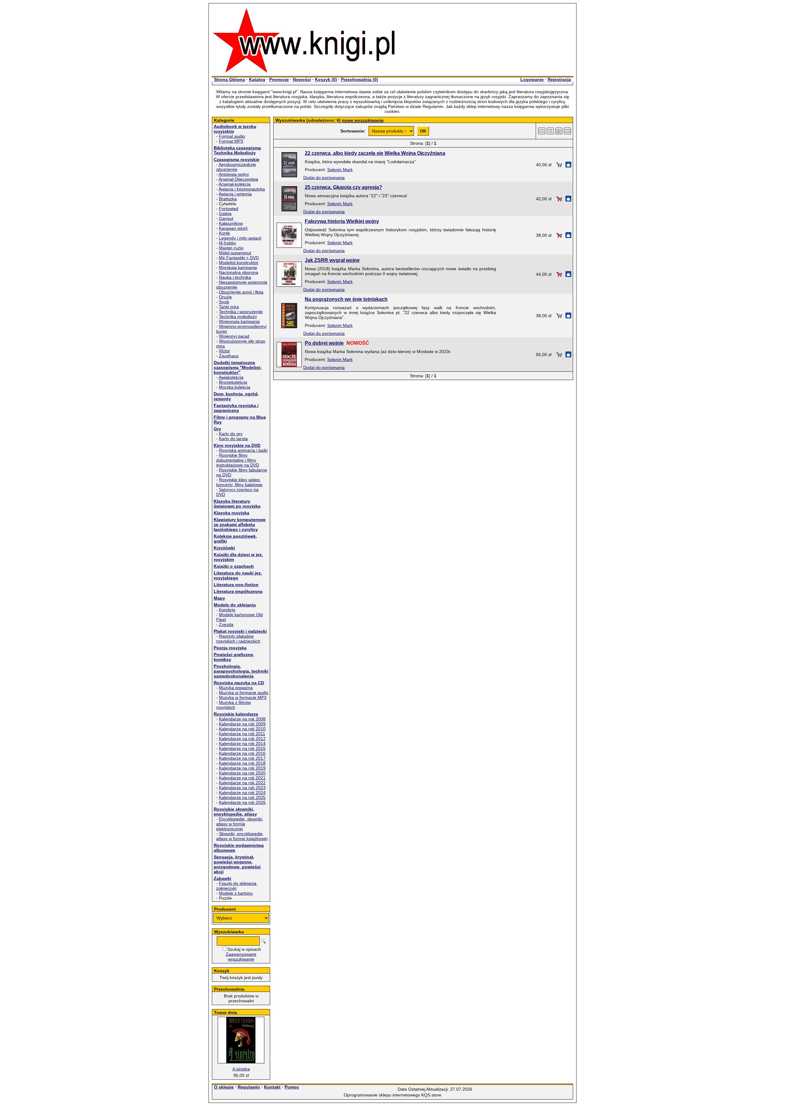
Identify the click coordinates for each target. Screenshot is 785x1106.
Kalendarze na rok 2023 (242, 787)
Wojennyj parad (234, 336)
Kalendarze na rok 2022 (242, 782)
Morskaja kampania (238, 267)
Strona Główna (229, 79)
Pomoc (292, 1087)
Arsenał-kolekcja (235, 184)
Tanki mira (229, 306)
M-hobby (227, 242)
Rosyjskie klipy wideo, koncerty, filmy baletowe (239, 482)
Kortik (224, 233)
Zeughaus (229, 355)
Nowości (302, 79)
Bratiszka (228, 198)
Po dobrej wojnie (324, 343)
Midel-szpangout (235, 252)
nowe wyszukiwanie (363, 120)
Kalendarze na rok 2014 (242, 743)
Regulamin (249, 1087)
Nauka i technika (235, 277)
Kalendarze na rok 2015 (242, 748)
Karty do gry (231, 433)
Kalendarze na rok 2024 (242, 792)
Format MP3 (231, 141)
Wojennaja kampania (239, 321)
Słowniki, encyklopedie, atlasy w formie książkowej (241, 836)
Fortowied (228, 208)
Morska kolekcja (234, 387)
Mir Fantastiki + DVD (239, 257)
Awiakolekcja (231, 377)
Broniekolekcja (233, 382)
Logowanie (532, 79)
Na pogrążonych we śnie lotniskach (346, 299)
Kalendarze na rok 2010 (242, 728)
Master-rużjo (231, 247)
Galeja (225, 213)
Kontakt (272, 1087)
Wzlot (224, 350)
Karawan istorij (233, 228)
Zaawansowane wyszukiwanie (241, 957)
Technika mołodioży (238, 316)
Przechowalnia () (359, 79)
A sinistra (241, 1068)
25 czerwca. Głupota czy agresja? (343, 187)
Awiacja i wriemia (235, 193)
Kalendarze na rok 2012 (242, 738)
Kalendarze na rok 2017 (242, 758)
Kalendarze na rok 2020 (242, 772)
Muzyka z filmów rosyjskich (233, 705)
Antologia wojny (234, 174)
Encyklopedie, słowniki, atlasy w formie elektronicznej (239, 823)
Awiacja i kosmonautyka (242, 188)
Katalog (257, 79)
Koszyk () (326, 79)
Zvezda (226, 624)
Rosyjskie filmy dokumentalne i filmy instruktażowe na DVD (237, 460)
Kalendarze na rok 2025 (242, 797)
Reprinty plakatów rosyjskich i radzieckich (238, 638)
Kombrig (227, 609)
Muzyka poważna (236, 687)
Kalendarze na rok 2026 (242, 802)
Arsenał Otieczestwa (238, 179)
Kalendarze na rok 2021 (242, 777)
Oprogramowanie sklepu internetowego (382, 1095)
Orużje (225, 296)
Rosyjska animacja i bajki (243, 450)
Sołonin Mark (340, 169)
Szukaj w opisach (244, 949)
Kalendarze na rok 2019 (242, 768)
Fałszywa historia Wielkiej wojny (342, 221)
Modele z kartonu (236, 893)
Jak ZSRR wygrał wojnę (332, 260)
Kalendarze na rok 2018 (242, 763)
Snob (224, 301)
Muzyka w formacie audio (243, 692)
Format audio (232, 136)
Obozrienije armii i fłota (241, 292)
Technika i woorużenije (241, 311)
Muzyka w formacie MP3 (242, 697)
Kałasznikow (231, 223)
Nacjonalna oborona (238, 272)
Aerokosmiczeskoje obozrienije (236, 167)
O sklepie (224, 1087)
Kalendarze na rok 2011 (242, 733)
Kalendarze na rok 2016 (242, 753)
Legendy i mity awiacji (240, 238)
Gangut (226, 218)
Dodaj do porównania (324, 177)
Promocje (279, 79)
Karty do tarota (233, 438)
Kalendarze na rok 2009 (242, 723)
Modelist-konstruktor (238, 262)
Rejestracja (559, 79)
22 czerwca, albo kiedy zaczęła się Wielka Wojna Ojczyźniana (375, 153)
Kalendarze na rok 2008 (242, 718)
